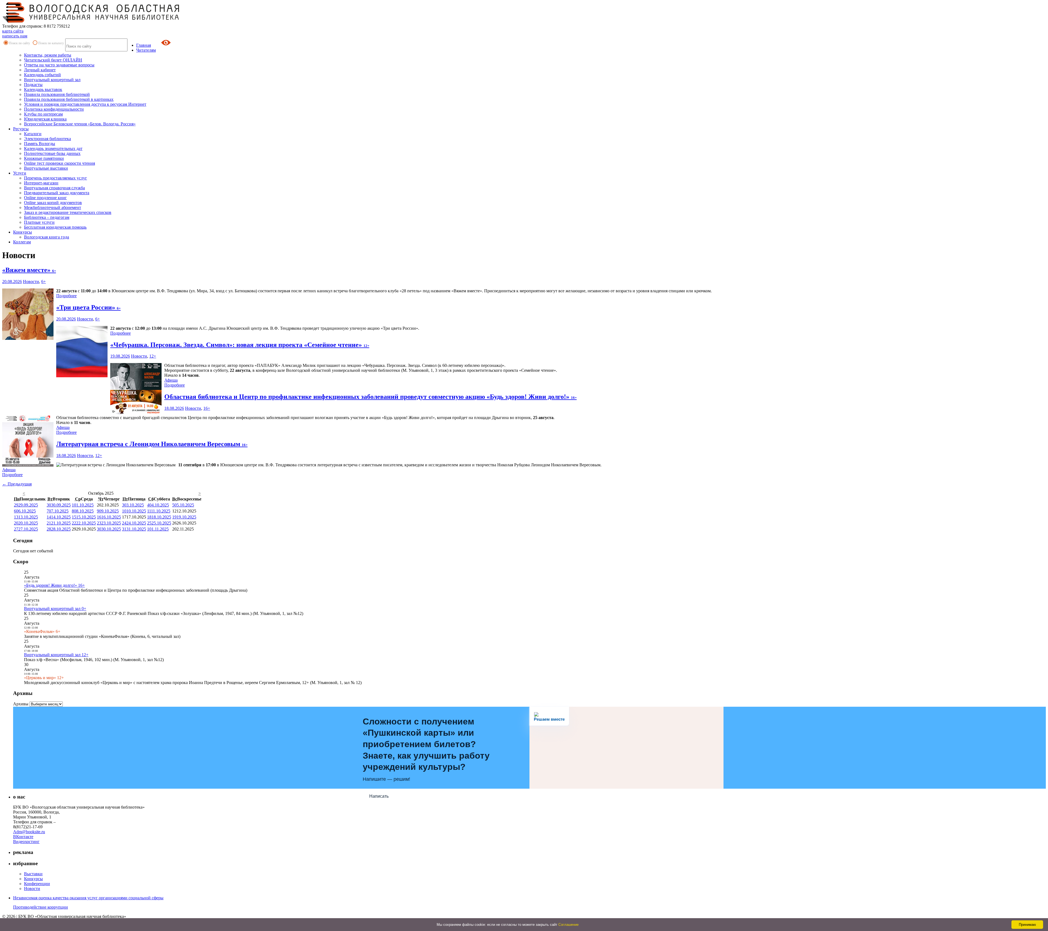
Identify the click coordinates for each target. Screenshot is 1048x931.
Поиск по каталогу (51, 43)
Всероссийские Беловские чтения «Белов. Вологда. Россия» (80, 124)
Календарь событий (42, 74)
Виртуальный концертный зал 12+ (56, 654)
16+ (206, 408)
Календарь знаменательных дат (53, 148)
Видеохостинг (26, 841)
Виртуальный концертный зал (52, 79)
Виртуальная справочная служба (54, 187)
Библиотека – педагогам (46, 217)
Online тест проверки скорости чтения (59, 163)
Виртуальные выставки (46, 168)
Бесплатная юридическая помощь (55, 227)
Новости (31, 281)
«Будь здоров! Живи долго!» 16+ (54, 585)
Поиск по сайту (19, 43)
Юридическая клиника (45, 119)
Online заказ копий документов (53, 202)
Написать (379, 796)
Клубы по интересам (43, 114)
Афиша (171, 380)
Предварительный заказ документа (56, 192)
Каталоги (32, 133)
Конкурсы (22, 232)
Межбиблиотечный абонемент (52, 207)
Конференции (37, 883)
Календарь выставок (43, 89)
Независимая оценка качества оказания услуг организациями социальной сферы (88, 897)
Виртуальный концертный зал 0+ (55, 608)
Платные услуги (39, 222)
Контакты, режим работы (47, 55)
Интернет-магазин (41, 183)
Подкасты (33, 84)
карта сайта (12, 31)
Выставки (33, 873)
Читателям (146, 50)
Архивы (20, 704)
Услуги (19, 173)
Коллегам (22, 242)
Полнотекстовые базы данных (52, 153)
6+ (43, 281)
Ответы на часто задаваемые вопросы (59, 65)
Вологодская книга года (46, 237)
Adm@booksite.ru (29, 831)
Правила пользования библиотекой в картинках (69, 99)
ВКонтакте (23, 836)
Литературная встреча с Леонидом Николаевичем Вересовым (152, 443)
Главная (143, 45)
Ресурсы (21, 128)
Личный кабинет (40, 69)
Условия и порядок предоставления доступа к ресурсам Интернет (85, 104)
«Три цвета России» (88, 307)
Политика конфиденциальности (54, 109)
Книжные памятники (44, 158)
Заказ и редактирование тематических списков (67, 212)
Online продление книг (45, 197)
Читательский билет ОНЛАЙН (53, 60)
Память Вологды (39, 143)
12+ (152, 356)
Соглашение (568, 925)
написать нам (14, 36)
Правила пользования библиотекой (57, 94)
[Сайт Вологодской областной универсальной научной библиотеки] (91, 21)
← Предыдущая (17, 484)
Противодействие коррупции (40, 907)
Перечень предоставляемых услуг (55, 178)
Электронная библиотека (47, 138)
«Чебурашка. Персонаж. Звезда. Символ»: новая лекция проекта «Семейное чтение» (239, 344)
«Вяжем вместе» (29, 269)
